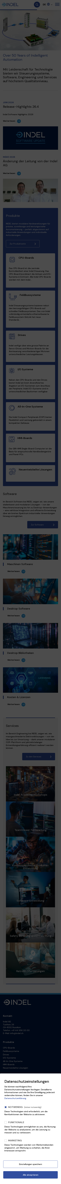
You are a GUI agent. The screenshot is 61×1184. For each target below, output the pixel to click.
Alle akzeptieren (30, 1175)
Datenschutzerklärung (15, 1098)
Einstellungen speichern (30, 1164)
